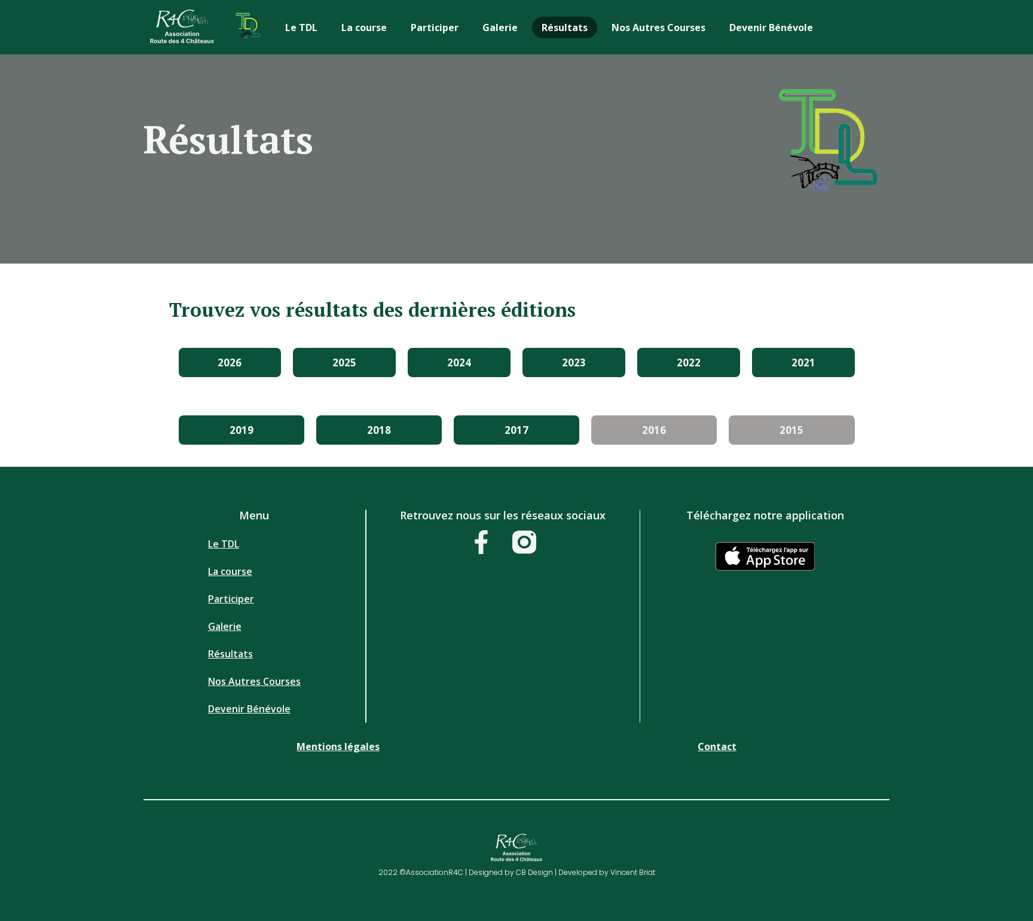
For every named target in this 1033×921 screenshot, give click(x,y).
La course (364, 27)
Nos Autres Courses (658, 27)
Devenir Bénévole (771, 27)
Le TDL (301, 27)
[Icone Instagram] (524, 542)
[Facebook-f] (481, 542)
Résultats (565, 27)
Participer (435, 27)
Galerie (500, 27)
